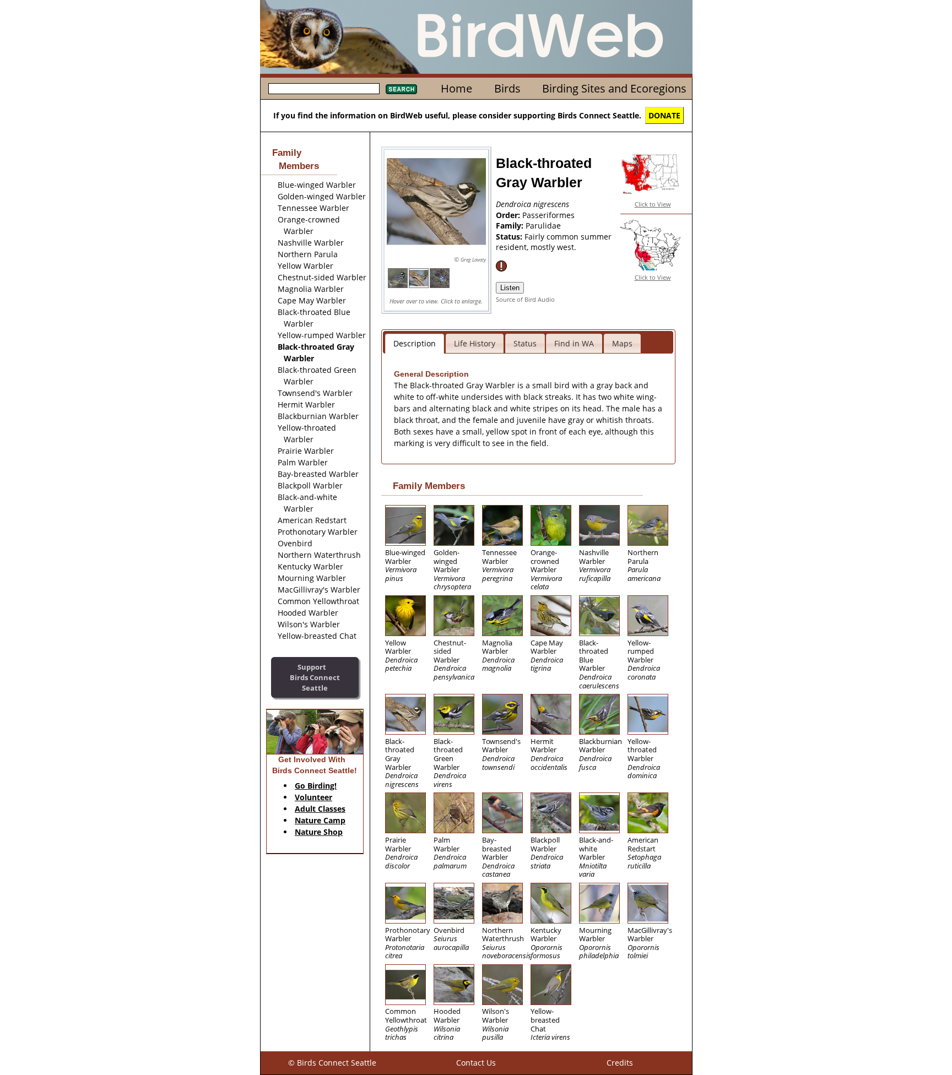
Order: (509, 215)
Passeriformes (548, 215)
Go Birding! (316, 785)
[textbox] (324, 88)
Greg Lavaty (473, 259)
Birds (507, 88)
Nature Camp (320, 820)
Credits (620, 1062)
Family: (511, 225)
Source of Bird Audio (525, 299)
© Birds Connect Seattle (332, 1062)
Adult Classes (320, 808)
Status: (510, 236)
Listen (510, 288)
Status (525, 343)
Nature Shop (319, 832)
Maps (622, 343)
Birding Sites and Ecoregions (614, 88)
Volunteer (313, 797)
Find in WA (574, 343)
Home (456, 88)
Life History (474, 343)
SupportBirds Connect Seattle (315, 677)
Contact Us (476, 1062)
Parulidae (543, 225)
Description (414, 343)
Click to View (653, 204)
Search (401, 89)
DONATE (664, 115)
